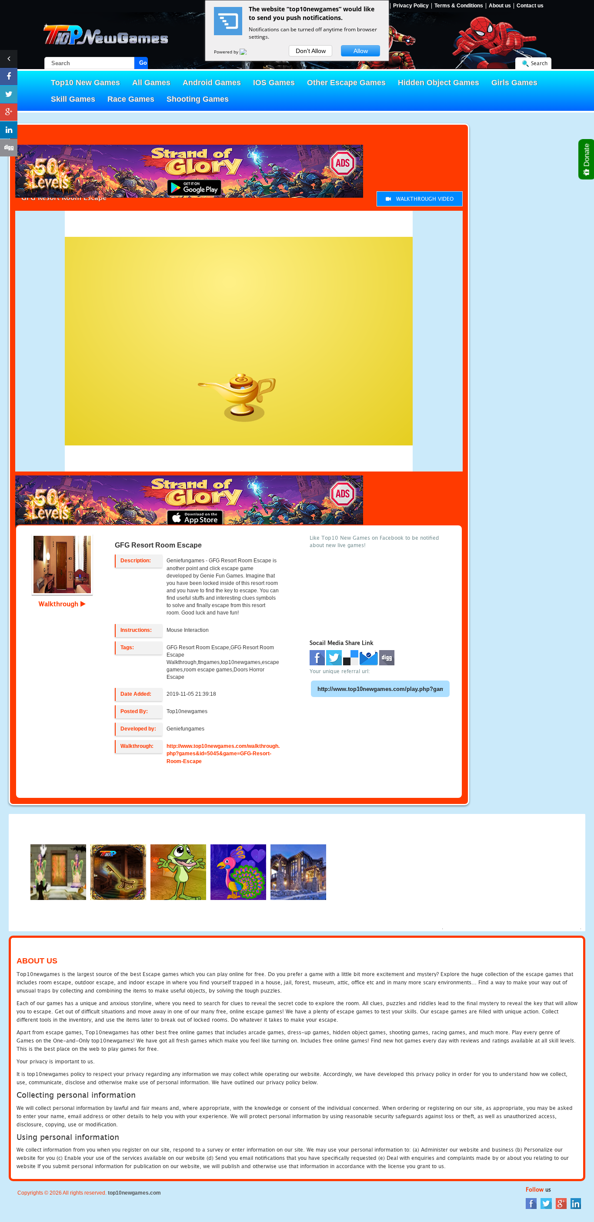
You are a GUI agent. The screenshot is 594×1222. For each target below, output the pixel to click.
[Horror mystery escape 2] (58, 871)
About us (500, 6)
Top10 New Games (85, 82)
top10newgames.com (134, 1193)
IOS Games (274, 82)
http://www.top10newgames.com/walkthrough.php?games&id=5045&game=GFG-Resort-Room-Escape (223, 753)
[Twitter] (546, 1203)
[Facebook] (531, 1203)
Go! (143, 63)
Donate (587, 156)
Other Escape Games (346, 82)
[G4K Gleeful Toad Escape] (178, 871)
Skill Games (73, 99)
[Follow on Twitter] (8, 94)
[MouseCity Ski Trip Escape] (298, 871)
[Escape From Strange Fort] (118, 871)
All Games (151, 82)
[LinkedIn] (576, 1203)
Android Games (212, 82)
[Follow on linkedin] (8, 130)
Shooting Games (198, 99)
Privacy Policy (411, 6)
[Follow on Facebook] (8, 76)
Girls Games (514, 82)
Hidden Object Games (438, 82)
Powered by (227, 52)
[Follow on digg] (8, 147)
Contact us (530, 6)
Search (539, 63)
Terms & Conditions (458, 6)
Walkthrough (59, 604)
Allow (361, 50)
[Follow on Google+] (8, 112)
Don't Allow (311, 50)
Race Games (130, 99)
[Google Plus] (561, 1203)
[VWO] (248, 52)
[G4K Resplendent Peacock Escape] (238, 871)
